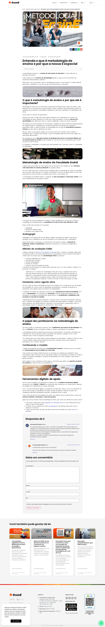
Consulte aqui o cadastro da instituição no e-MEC (89, 612)
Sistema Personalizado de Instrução (46, 252)
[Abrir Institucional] (67, 3)
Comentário (30, 466)
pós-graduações (53, 406)
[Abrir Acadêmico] (78, 3)
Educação (37, 9)
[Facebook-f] (66, 598)
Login (90, 2)
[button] (71, 49)
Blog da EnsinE (30, 9)
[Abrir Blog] (84, 3)
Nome (28, 485)
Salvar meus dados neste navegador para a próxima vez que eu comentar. (49, 504)
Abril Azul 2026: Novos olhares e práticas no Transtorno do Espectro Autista (41, 543)
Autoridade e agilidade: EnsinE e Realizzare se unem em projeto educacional (18, 544)
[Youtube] (75, 598)
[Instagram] (69, 598)
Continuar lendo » (17, 568)
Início (24, 9)
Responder (32, 439)
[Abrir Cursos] (57, 3)
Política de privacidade (71, 613)
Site (27, 498)
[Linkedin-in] (72, 598)
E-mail (28, 491)
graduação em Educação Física (54, 402)
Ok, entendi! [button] (16, 621)
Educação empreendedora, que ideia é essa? (85, 542)
